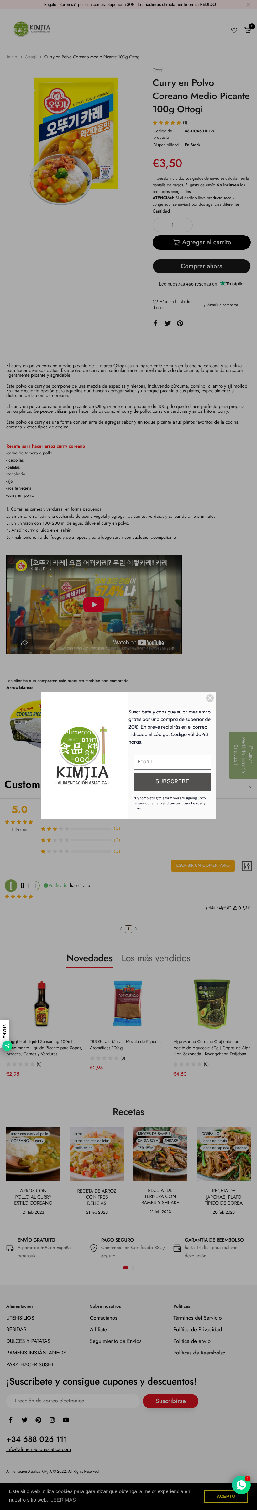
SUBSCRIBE (172, 782)
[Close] (210, 698)
